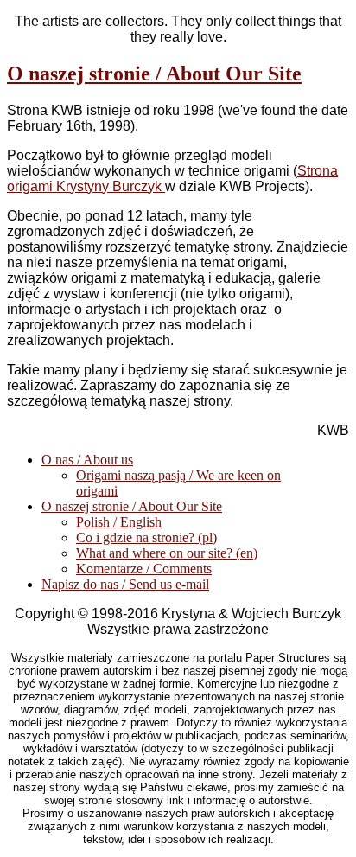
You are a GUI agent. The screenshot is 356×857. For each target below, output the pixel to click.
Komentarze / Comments (144, 568)
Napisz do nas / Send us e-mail (125, 584)
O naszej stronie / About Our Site (154, 73)
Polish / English (119, 522)
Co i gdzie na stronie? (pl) (146, 537)
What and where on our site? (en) (166, 553)
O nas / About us (87, 459)
